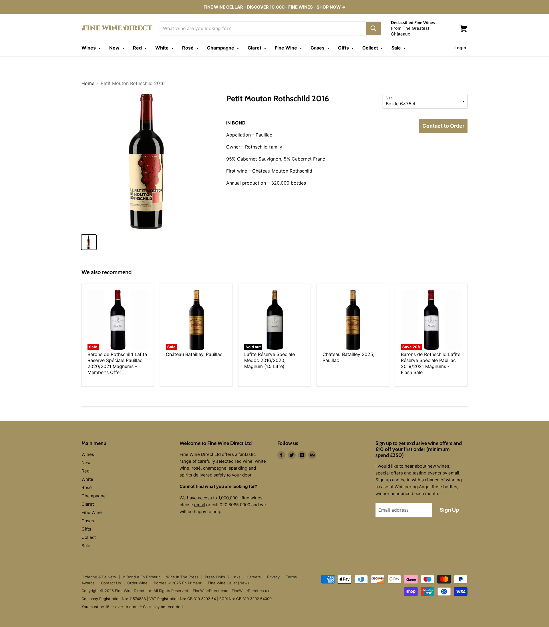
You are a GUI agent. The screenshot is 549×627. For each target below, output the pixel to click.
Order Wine (137, 583)
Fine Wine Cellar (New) (228, 583)
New (115, 48)
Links (235, 577)
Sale (396, 48)
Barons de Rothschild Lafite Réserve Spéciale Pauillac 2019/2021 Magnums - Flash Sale (430, 363)
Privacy (273, 577)
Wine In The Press (182, 577)
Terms (291, 577)
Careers (254, 577)
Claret (255, 48)
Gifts (344, 48)
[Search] (373, 28)
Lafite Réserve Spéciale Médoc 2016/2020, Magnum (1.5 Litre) (269, 360)
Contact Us (111, 583)
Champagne (221, 48)
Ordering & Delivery (98, 577)
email (199, 504)
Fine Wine (286, 48)
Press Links (215, 577)
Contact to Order (443, 126)
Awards (88, 583)
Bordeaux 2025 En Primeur (178, 583)
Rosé (188, 48)
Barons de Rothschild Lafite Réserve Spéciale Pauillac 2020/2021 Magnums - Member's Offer (117, 363)
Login (460, 47)
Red (138, 48)
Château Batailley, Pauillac (194, 354)
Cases (318, 48)
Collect (370, 48)
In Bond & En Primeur (141, 577)
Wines (89, 48)
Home (87, 83)
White (162, 48)
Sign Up (449, 510)
